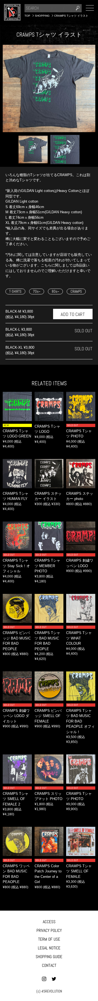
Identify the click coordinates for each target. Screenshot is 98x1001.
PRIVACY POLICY (49, 930)
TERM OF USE (49, 939)
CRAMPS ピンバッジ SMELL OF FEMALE (48, 716)
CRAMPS (76, 291)
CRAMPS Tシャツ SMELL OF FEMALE (79, 871)
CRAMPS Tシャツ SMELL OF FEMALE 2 (15, 799)
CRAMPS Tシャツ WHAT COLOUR (79, 638)
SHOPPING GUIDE (49, 956)
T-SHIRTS (15, 291)
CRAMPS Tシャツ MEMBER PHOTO (47, 565)
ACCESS (49, 922)
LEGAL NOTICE (49, 948)
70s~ (36, 291)
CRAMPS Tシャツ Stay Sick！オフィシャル (16, 565)
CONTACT (49, 965)
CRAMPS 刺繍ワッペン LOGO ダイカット (16, 716)
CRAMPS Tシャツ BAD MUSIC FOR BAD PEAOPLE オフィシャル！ (80, 721)
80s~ (55, 291)
